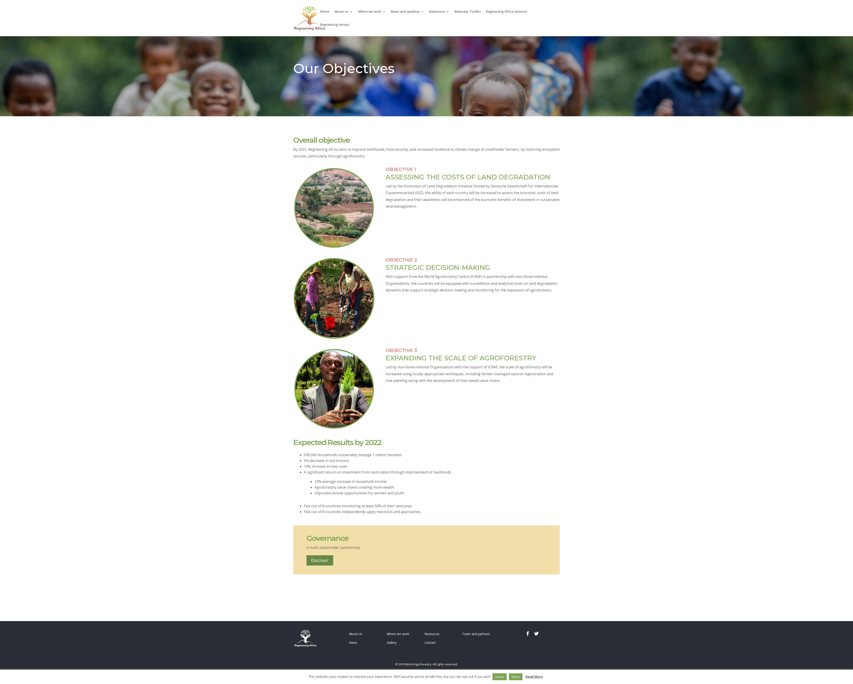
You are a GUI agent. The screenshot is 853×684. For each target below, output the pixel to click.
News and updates (405, 12)
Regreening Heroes (334, 25)
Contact (430, 642)
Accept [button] (499, 677)
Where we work (369, 12)
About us (341, 12)
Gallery (392, 642)
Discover (320, 560)
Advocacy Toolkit (467, 12)
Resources (437, 12)
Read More (534, 676)
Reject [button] (516, 677)
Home (324, 12)
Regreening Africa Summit (506, 12)
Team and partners (476, 634)
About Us (355, 634)
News (353, 642)
